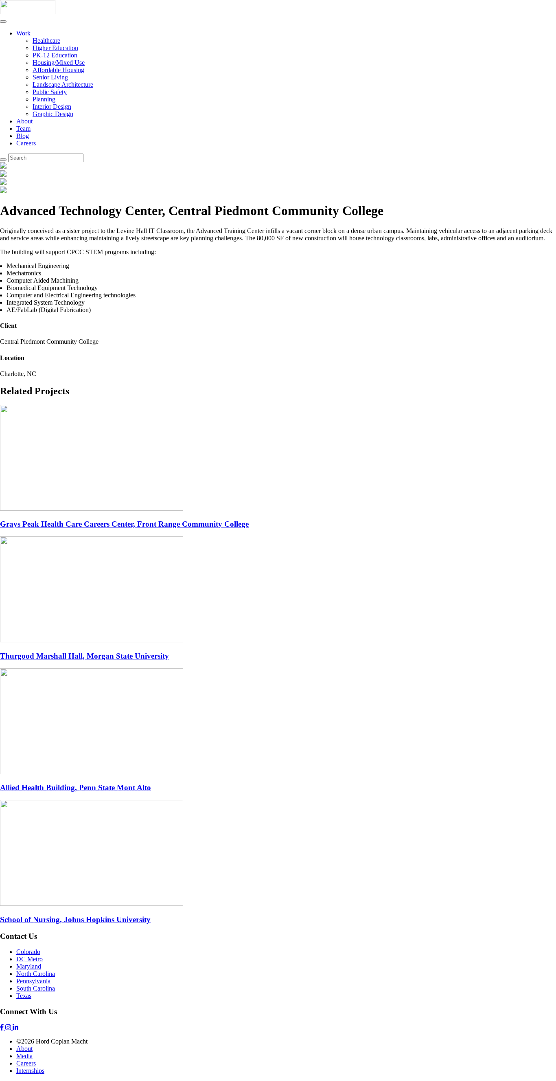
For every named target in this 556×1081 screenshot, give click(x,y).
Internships (30, 1070)
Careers (26, 143)
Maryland (28, 966)
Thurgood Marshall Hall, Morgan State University (84, 656)
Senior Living (50, 77)
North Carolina (35, 973)
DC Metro (29, 959)
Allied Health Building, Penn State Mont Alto (75, 787)
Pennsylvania (33, 981)
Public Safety (50, 91)
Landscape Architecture (63, 84)
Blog (22, 135)
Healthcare (46, 40)
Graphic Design (53, 113)
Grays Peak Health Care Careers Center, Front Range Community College (124, 524)
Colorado (28, 951)
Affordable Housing (58, 69)
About (24, 121)
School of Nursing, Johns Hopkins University (75, 919)
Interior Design (52, 106)
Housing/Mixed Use (59, 62)
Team (23, 128)
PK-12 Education (55, 55)
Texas (23, 995)
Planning (44, 99)
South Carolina (35, 988)
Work (23, 33)
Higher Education (55, 47)
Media (24, 1055)
